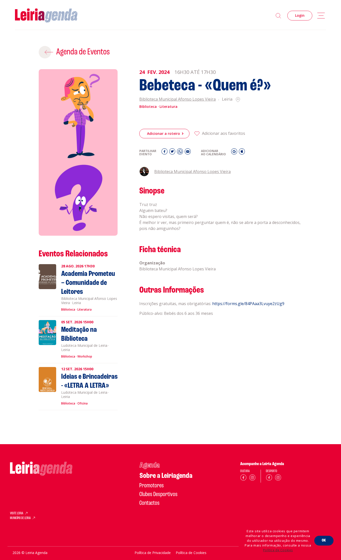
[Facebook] (165, 153)
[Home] (46, 15)
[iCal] (242, 153)
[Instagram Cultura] (252, 478)
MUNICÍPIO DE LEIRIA (20, 518)
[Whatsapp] (180, 153)
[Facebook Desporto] (269, 478)
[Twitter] (173, 153)
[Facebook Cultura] (243, 478)
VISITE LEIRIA (16, 513)
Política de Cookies (278, 550)
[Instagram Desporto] (278, 478)
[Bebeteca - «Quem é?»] (78, 152)
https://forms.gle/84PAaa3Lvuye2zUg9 (248, 303)
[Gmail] (235, 153)
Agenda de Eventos (83, 52)
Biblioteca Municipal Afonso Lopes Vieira (177, 99)
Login (300, 15)
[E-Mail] (187, 153)
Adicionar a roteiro (163, 133)
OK (324, 541)
